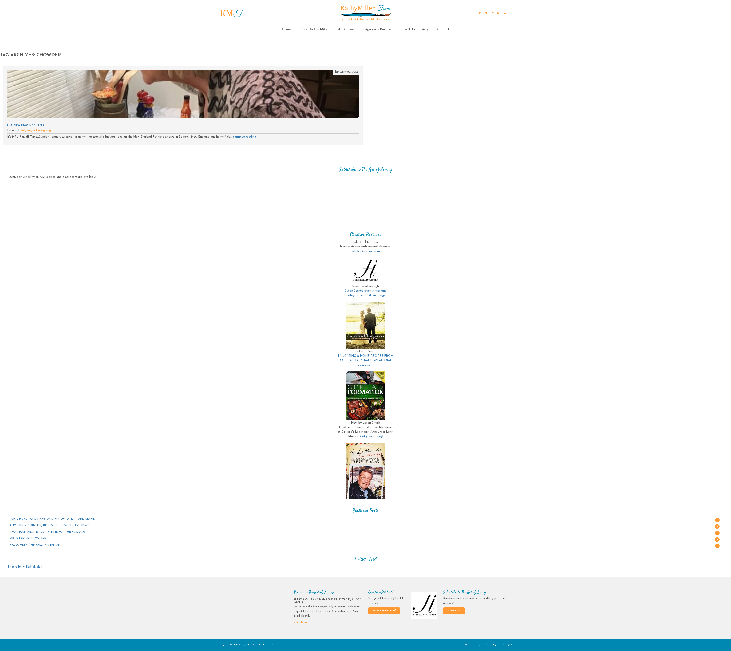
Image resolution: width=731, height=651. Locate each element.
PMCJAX (507, 645)
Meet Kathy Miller (314, 29)
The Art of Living (414, 29)
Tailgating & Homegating (36, 130)
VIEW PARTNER (382, 611)
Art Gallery (346, 29)
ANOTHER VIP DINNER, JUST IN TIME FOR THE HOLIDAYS (49, 525)
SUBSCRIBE (454, 611)
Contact (443, 29)
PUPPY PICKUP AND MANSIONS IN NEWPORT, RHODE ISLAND (52, 519)
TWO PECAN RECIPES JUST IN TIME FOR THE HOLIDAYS (48, 532)
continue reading (244, 136)
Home (286, 29)
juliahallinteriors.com (365, 251)
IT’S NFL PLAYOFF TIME (25, 124)
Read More (301, 622)
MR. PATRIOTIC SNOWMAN (28, 538)
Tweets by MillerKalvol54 (25, 566)
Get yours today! (371, 436)
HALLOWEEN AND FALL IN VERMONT (36, 544)
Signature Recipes (378, 29)
